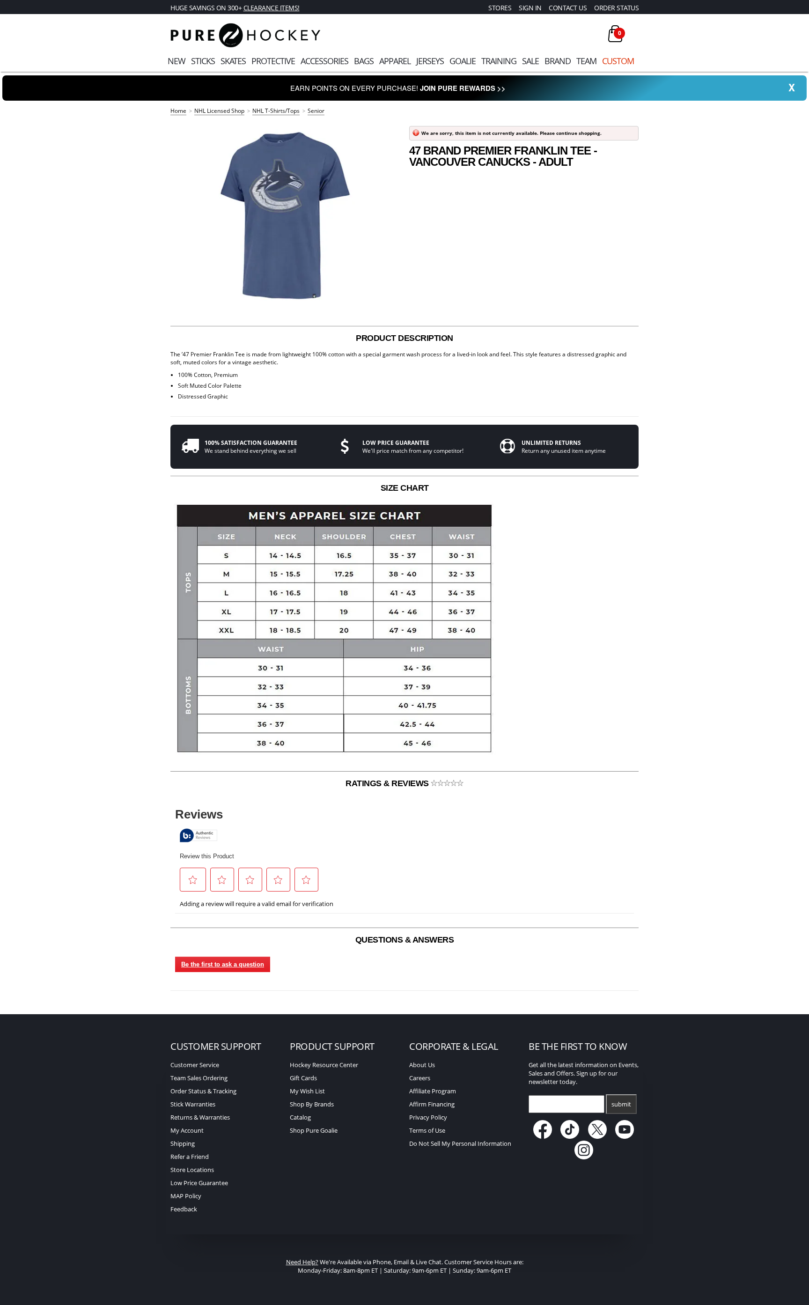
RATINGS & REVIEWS (388, 783)
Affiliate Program (432, 1091)
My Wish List (307, 1091)
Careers (419, 1078)
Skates (233, 60)
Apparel (395, 60)
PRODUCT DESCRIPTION (404, 338)
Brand (557, 60)
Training (498, 60)
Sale (530, 60)
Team (586, 60)
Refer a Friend (189, 1156)
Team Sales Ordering (199, 1078)
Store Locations (192, 1169)
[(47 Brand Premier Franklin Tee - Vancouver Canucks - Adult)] (285, 215)
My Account (187, 1130)
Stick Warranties (192, 1104)
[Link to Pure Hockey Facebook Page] (543, 1136)
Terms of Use (427, 1130)
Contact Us (568, 7)
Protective (273, 60)
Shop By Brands (312, 1104)
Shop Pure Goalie (314, 1130)
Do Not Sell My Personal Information (460, 1143)
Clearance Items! (271, 7)
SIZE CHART (405, 488)
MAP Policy (185, 1196)
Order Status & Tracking (203, 1091)
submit (621, 1104)
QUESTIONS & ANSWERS (404, 939)
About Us (422, 1065)
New (176, 60)
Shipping (182, 1143)
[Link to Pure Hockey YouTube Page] (625, 1136)
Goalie (462, 60)
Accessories (324, 60)
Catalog (300, 1117)
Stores (499, 7)
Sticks (203, 60)
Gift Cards (303, 1078)
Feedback (183, 1209)
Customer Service (194, 1065)
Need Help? (302, 1262)
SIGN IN (530, 7)
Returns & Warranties (200, 1117)
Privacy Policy (428, 1117)
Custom (618, 60)
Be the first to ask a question (222, 964)
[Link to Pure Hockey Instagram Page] (584, 1157)
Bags (364, 60)
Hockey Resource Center (324, 1065)
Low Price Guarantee (199, 1183)
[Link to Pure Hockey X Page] (598, 1136)
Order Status (616, 7)
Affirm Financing (432, 1104)
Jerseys (430, 60)
